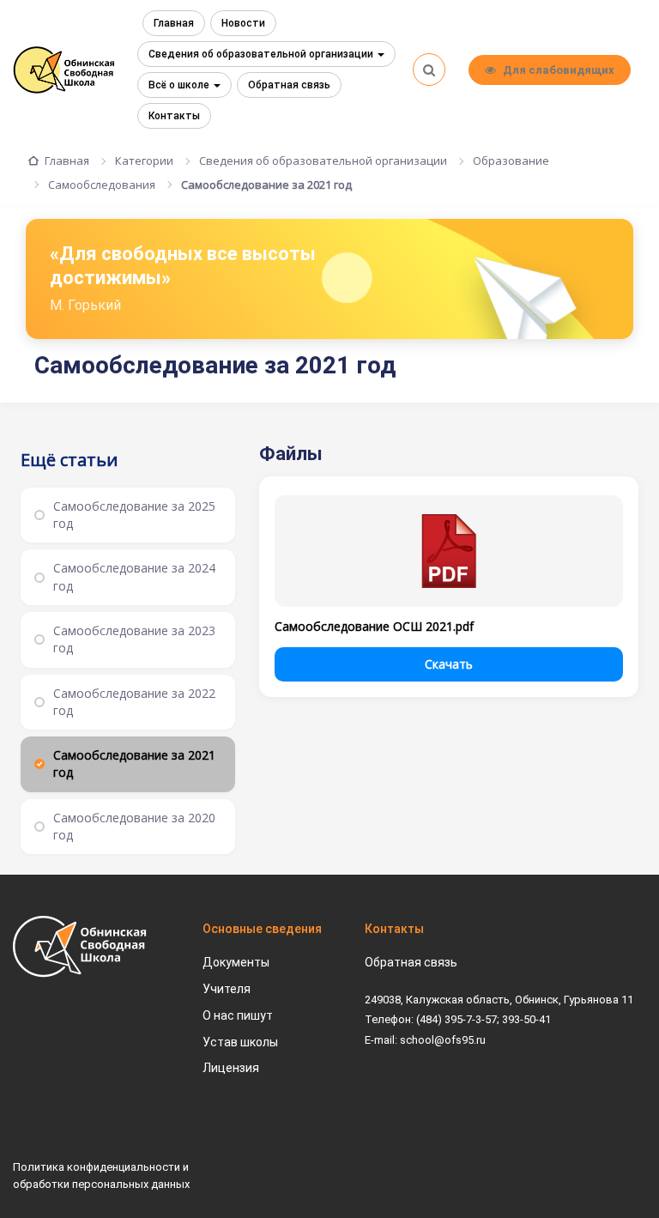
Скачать (449, 664)
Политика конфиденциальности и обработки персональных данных (101, 1175)
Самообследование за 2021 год (266, 184)
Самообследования (101, 184)
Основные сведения (262, 929)
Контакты (174, 116)
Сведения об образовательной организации (262, 54)
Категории (144, 160)
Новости (243, 23)
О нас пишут (238, 1015)
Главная (174, 23)
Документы (236, 962)
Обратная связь (289, 85)
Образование (511, 160)
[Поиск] (429, 69)
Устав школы (240, 1042)
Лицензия (231, 1068)
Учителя (227, 989)
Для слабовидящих (558, 70)
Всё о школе (180, 85)
